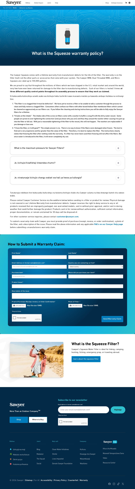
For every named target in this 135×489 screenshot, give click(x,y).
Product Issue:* (17, 282)
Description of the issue (20, 291)
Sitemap (28, 480)
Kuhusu (83, 449)
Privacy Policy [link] (60, 480)
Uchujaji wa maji (19, 450)
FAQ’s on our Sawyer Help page (108, 224)
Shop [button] (19, 420)
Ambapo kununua (117, 3)
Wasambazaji (85, 459)
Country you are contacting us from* (81, 263)
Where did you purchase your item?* (81, 272)
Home (15, 8)
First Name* (16, 253)
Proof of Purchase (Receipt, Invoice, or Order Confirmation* (33, 302)
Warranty (84, 480)
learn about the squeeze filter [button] (86, 359)
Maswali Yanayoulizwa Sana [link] (113, 453)
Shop (107, 3)
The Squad (41, 459)
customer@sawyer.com (68, 217)
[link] (13, 3)
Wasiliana (83, 464)
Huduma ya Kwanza (20, 464)
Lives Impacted (58, 459)
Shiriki (54, 454)
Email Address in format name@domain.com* (28, 263)
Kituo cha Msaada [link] (109, 449)
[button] (28, 3)
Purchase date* (17, 272)
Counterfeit (73, 480)
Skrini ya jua (17, 460)
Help (56, 3)
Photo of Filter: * (74, 302)
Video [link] (105, 458)
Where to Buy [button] (38, 420)
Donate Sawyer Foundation (62, 464)
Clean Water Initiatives (60, 449)
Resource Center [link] (109, 463)
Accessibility (46, 480)
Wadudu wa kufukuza (21, 455)
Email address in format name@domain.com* (70, 404)
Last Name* (72, 253)
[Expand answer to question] (118, 148)
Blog (38, 449)
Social (39, 464)
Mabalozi (40, 454)
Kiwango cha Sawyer (87, 454)
